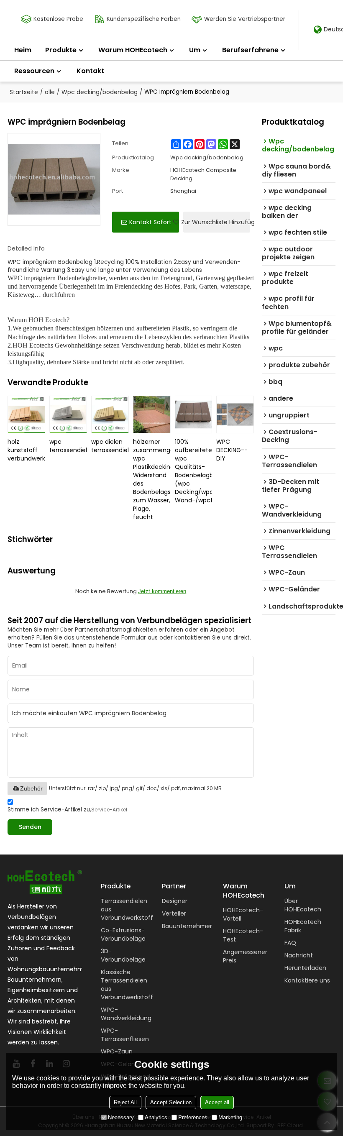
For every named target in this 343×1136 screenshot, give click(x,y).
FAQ (290, 943)
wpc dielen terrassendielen (110, 446)
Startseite (24, 92)
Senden (30, 827)
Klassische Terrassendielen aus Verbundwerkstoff (127, 984)
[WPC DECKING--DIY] (235, 414)
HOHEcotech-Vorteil (243, 914)
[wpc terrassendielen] (68, 414)
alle (50, 92)
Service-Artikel (109, 809)
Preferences (192, 1117)
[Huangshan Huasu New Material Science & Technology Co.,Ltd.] (45, 882)
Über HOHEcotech (302, 905)
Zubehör (31, 788)
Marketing (230, 1117)
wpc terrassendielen (68, 446)
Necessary (121, 1117)
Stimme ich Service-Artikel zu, (67, 810)
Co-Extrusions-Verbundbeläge (123, 934)
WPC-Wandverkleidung (126, 1014)
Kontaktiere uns (307, 980)
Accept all (217, 1102)
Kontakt (90, 71)
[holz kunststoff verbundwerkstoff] (26, 414)
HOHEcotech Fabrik (302, 926)
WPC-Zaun (117, 1051)
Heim (22, 50)
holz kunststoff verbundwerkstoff (26, 450)
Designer (174, 901)
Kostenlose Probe (58, 19)
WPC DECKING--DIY (232, 450)
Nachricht (298, 955)
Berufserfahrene (250, 50)
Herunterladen (305, 968)
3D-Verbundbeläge (123, 955)
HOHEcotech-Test (243, 935)
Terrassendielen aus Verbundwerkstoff (127, 909)
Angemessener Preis (245, 956)
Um (194, 50)
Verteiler (174, 913)
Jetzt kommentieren (162, 591)
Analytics (156, 1117)
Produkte (61, 50)
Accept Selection (171, 1102)
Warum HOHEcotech (132, 50)
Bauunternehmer (187, 926)
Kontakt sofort (150, 222)
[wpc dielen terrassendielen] (110, 414)
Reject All (125, 1102)
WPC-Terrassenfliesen (125, 1034)
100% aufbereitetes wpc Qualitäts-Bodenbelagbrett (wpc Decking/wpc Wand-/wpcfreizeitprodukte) (193, 471)
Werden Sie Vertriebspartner (244, 19)
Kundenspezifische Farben (144, 19)
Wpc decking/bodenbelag (99, 92)
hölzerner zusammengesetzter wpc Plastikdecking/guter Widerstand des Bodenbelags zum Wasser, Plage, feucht (152, 479)
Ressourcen (34, 71)
